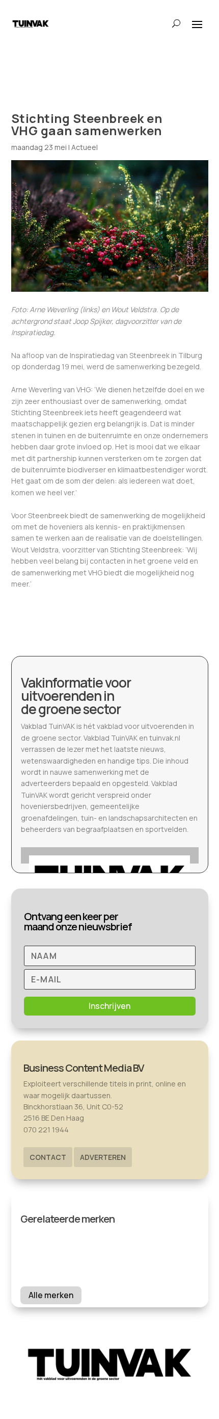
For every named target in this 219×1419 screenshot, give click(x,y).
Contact (48, 1157)
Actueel (84, 147)
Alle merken (51, 1295)
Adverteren (103, 1157)
